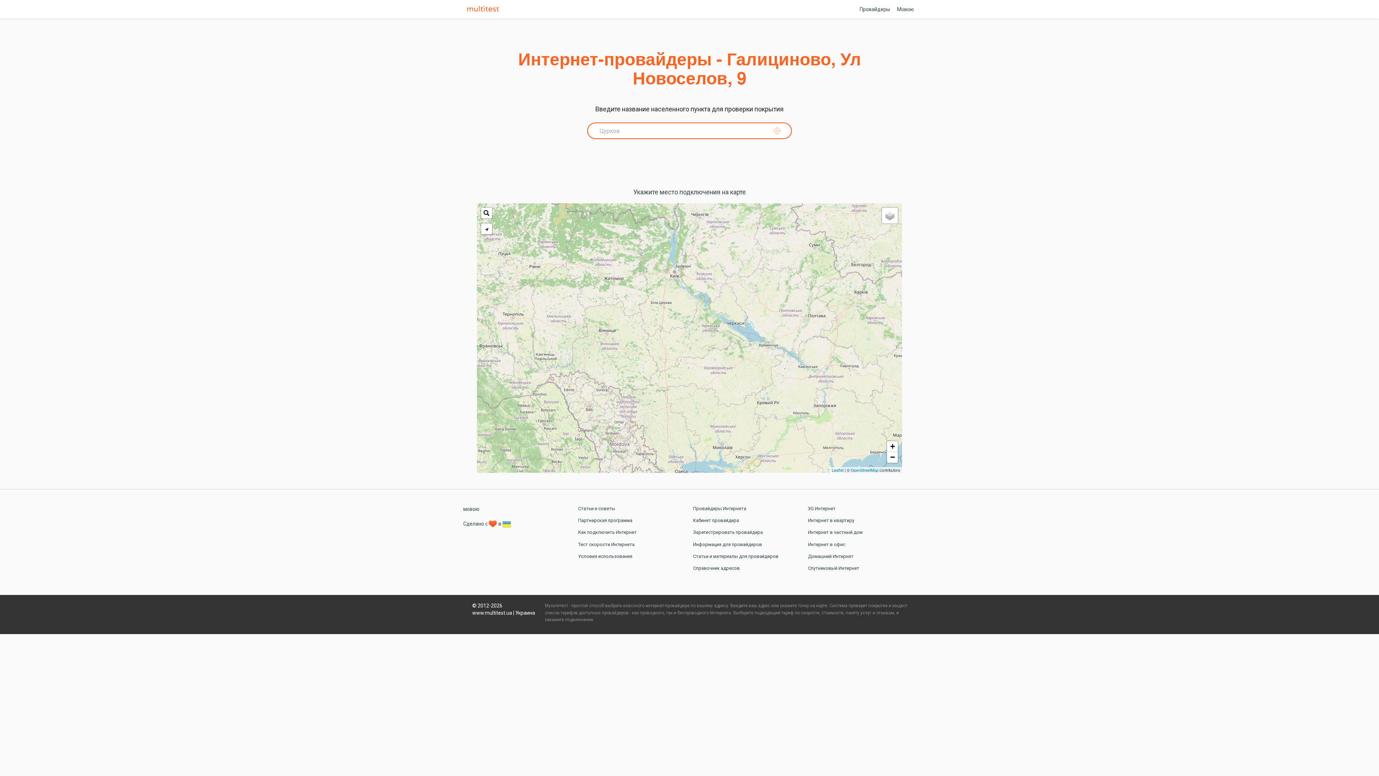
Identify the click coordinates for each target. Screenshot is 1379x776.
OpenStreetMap (864, 470)
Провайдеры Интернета (719, 508)
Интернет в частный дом (835, 532)
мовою (471, 509)
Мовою (905, 9)
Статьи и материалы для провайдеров (736, 556)
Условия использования (605, 556)
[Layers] (890, 215)
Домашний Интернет (831, 556)
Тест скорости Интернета (606, 544)
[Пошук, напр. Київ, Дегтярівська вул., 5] (486, 213)
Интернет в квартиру (831, 520)
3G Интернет (822, 508)
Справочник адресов (716, 568)
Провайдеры (875, 9)
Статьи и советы (596, 508)
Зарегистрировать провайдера (728, 532)
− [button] (892, 457)
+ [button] (892, 446)
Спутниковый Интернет (833, 568)
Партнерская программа (605, 520)
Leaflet (838, 470)
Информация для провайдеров (727, 544)
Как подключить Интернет (607, 532)
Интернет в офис (826, 544)
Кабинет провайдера (716, 520)
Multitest (485, 9)
